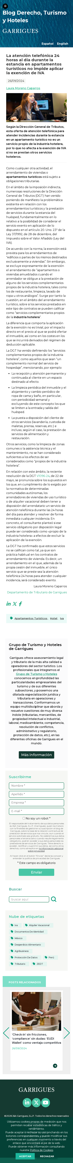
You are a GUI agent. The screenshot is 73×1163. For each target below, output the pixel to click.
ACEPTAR (25, 1156)
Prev (3, 1028)
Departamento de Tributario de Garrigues (37, 592)
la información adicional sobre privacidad (45, 849)
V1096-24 (43, 476)
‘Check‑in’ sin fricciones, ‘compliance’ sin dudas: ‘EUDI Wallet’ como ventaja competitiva (36, 1038)
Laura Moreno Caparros (23, 88)
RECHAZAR (47, 1156)
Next (64, 1028)
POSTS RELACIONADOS (25, 982)
